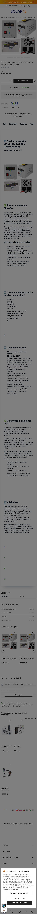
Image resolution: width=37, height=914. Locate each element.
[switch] (4, 913)
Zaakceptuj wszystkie (19, 902)
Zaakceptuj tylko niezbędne (19, 893)
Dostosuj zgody (19, 898)
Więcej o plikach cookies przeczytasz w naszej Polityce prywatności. (18, 887)
